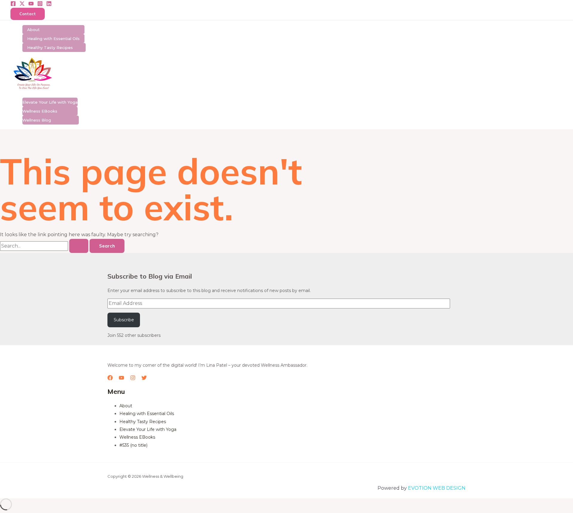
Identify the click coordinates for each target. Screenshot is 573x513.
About (33, 29)
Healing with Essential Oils (53, 38)
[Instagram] (40, 4)
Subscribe (124, 319)
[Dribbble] (49, 4)
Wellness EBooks (39, 111)
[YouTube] (121, 379)
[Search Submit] (78, 246)
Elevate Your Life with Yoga (50, 102)
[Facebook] (13, 4)
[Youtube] (31, 4)
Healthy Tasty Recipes (50, 47)
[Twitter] (22, 4)
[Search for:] (45, 246)
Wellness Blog (36, 120)
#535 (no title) (133, 445)
